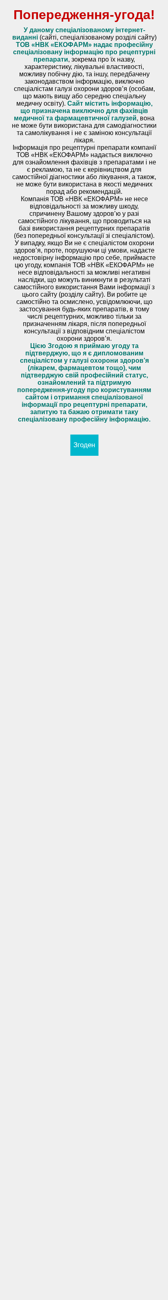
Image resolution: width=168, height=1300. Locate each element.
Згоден (84, 445)
